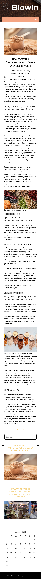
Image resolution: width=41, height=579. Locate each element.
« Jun (6, 565)
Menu (35, 19)
